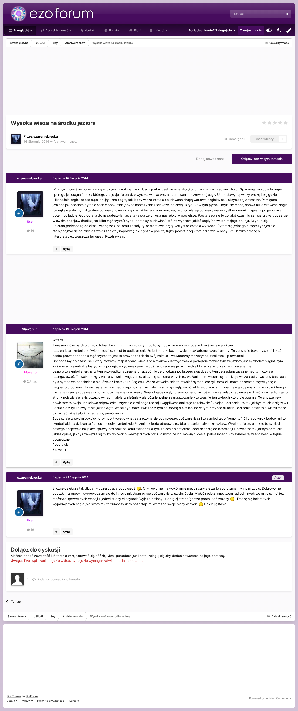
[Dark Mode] (279, 30)
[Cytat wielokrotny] (56, 249)
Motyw (26, 700)
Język (11, 700)
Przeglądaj (21, 30)
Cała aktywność (56, 30)
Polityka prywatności (51, 700)
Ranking (114, 30)
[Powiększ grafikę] (138, 488)
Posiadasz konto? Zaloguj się (211, 30)
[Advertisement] (90, 82)
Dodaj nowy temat (210, 159)
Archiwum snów (65, 141)
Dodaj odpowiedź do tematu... (59, 579)
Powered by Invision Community (270, 698)
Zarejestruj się (251, 30)
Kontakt (90, 30)
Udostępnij (236, 139)
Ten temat (270, 14)
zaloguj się (156, 556)
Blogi (137, 30)
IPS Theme (14, 696)
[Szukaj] (287, 14)
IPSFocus (32, 696)
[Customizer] (269, 30)
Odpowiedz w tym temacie (262, 159)
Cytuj (66, 249)
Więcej (159, 30)
